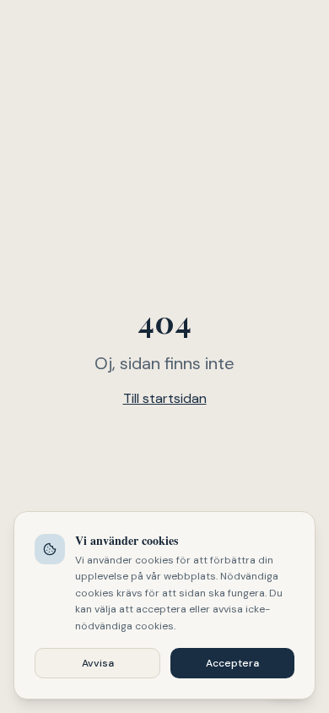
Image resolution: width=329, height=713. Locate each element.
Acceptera (232, 663)
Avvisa (98, 663)
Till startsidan (165, 398)
